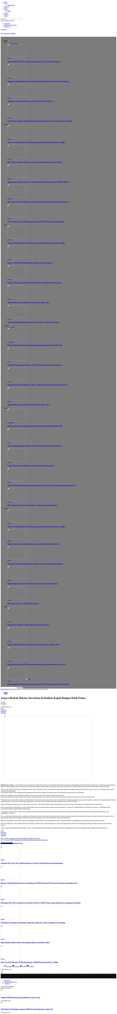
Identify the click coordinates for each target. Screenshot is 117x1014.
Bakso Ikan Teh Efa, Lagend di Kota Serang (23, 603)
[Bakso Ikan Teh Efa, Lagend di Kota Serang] (17, 598)
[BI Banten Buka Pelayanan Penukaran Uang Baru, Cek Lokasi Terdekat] (17, 317)
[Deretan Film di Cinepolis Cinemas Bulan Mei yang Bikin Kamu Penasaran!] (17, 277)
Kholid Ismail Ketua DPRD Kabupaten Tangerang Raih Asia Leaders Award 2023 (37, 664)
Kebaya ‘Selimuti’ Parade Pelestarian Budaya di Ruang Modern (30, 263)
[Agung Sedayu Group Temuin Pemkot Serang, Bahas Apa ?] (17, 297)
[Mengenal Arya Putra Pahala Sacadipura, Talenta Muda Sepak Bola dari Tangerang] (17, 380)
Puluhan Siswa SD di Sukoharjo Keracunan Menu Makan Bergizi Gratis (33, 544)
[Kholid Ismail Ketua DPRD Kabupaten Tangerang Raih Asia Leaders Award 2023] (17, 659)
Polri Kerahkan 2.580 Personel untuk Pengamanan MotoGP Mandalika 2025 (35, 345)
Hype (5, 8)
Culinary (6, 14)
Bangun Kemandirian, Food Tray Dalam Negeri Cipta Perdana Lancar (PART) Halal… (39, 182)
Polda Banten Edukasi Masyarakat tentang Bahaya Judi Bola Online (25, 942)
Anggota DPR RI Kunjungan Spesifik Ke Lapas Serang (20, 997)
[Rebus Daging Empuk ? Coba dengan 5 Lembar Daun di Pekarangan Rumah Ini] (17, 500)
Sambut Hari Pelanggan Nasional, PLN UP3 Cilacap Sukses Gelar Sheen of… (35, 365)
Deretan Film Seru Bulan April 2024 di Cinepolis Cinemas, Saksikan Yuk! (33, 644)
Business (6, 6)
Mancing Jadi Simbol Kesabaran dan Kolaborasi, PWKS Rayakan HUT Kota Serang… (39, 81)
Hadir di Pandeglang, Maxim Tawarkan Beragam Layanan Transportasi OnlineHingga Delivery (42, 485)
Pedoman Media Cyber (10, 25)
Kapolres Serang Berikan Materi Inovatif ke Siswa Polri (25, 838)
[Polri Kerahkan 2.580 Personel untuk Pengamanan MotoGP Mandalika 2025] (17, 340)
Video (5, 16)
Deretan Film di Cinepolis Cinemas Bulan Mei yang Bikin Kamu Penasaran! (34, 283)
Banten (9, 58)
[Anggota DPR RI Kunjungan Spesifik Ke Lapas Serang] (5, 994)
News (5, 3)
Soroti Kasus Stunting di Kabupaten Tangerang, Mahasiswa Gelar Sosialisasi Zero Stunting (40, 121)
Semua (9, 43)
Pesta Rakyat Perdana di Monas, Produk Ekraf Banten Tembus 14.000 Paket (35, 162)
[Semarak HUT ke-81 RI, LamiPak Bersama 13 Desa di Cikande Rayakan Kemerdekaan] (17, 56)
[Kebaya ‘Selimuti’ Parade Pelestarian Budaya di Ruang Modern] (17, 258)
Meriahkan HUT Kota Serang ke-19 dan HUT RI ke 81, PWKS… (31, 101)
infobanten (3, 703)
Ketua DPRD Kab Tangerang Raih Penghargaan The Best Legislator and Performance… (39, 684)
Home (5, 2)
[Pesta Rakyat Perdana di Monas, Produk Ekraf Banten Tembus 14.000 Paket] (17, 157)
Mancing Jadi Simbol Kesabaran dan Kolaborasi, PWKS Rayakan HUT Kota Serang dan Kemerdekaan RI (39, 883)
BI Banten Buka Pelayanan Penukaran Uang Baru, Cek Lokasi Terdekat (33, 322)
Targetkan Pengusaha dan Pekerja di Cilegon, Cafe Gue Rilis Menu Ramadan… (36, 564)
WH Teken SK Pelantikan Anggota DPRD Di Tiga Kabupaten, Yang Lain (27, 1009)
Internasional (11, 5)
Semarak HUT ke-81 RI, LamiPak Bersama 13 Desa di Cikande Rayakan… (34, 61)
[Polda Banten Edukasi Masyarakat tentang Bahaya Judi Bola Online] (10, 937)
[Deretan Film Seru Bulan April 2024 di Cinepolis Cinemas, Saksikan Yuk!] (17, 639)
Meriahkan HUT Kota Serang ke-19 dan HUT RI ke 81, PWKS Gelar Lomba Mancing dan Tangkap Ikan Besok (41, 903)
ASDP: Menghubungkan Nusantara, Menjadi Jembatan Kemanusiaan (29, 840)
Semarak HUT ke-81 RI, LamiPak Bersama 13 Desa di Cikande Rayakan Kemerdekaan (32, 863)
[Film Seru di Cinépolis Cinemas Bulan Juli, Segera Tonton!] (17, 620)
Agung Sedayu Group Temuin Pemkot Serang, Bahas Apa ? (29, 302)
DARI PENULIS (18, 843)
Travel (6, 13)
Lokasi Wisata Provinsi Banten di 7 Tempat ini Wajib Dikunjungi (31, 465)
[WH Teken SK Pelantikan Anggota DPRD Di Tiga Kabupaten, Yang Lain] (5, 1006)
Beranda (3, 689)
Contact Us (7, 26)
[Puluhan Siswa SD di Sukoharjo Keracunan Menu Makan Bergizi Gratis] (17, 539)
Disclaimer (7, 23)
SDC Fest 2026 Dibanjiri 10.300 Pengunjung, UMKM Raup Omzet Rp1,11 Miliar (36, 142)
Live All (6, 10)
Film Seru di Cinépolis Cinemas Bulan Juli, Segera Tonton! (28, 625)
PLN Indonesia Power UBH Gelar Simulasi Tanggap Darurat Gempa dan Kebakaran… (39, 202)
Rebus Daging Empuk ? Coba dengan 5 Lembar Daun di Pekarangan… (33, 505)
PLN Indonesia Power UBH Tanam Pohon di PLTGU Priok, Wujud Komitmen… (36, 221)
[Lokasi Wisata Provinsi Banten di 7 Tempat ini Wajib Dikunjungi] (17, 460)
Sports (9, 11)
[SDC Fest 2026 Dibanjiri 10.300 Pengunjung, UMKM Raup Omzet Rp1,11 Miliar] (17, 137)
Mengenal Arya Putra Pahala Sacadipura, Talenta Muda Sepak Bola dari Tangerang (37, 385)
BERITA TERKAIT (7, 843)
